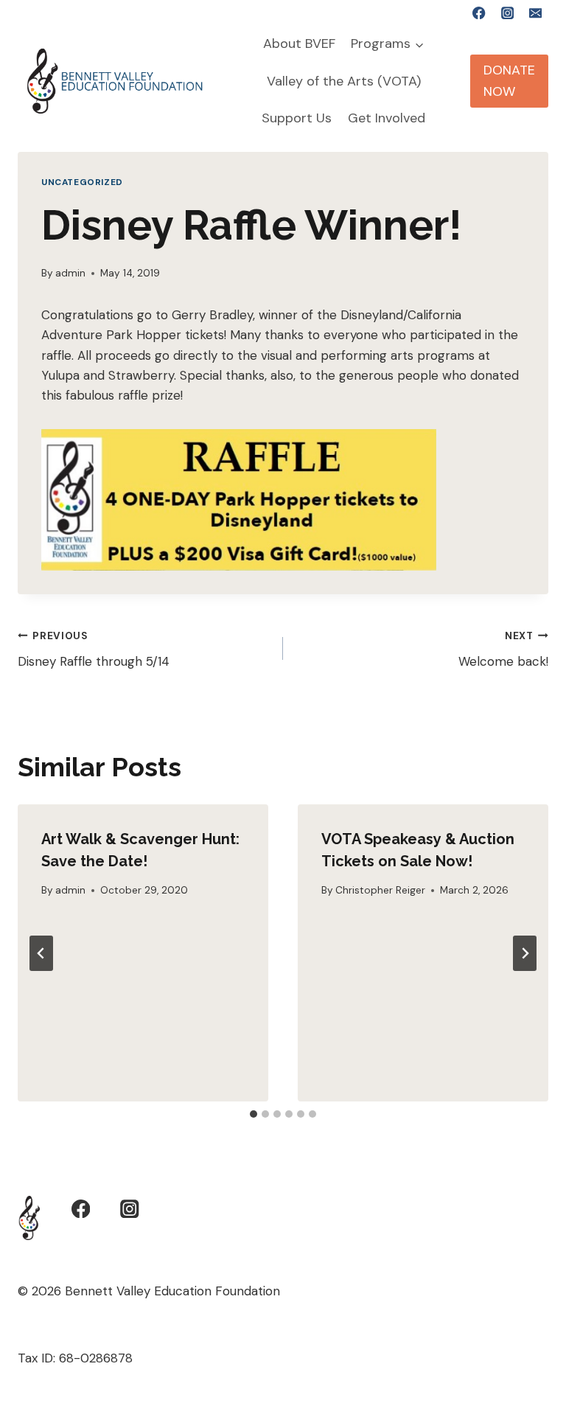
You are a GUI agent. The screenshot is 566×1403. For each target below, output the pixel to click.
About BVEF (299, 43)
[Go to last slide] (41, 953)
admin (70, 273)
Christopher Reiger (380, 890)
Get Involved (386, 118)
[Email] (535, 13)
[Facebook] (479, 13)
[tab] (253, 1114)
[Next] (525, 953)
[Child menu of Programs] (388, 44)
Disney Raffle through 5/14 (94, 649)
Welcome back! (503, 649)
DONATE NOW (509, 80)
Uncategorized (82, 182)
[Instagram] (507, 13)
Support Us (297, 118)
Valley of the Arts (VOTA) (344, 81)
